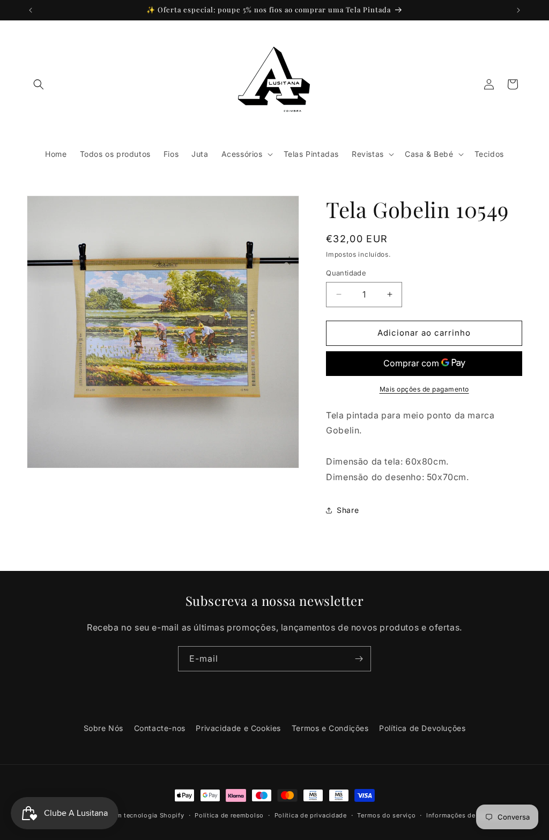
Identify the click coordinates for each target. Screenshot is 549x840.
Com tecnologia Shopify (145, 815)
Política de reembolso (229, 815)
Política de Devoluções (422, 728)
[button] (38, 84)
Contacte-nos (160, 728)
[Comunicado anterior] (30, 10)
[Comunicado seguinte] (518, 10)
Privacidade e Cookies (238, 728)
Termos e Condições (330, 728)
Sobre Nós (103, 728)
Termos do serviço (386, 815)
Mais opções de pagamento (424, 389)
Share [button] (348, 510)
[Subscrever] (358, 658)
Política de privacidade (310, 815)
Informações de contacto (466, 815)
